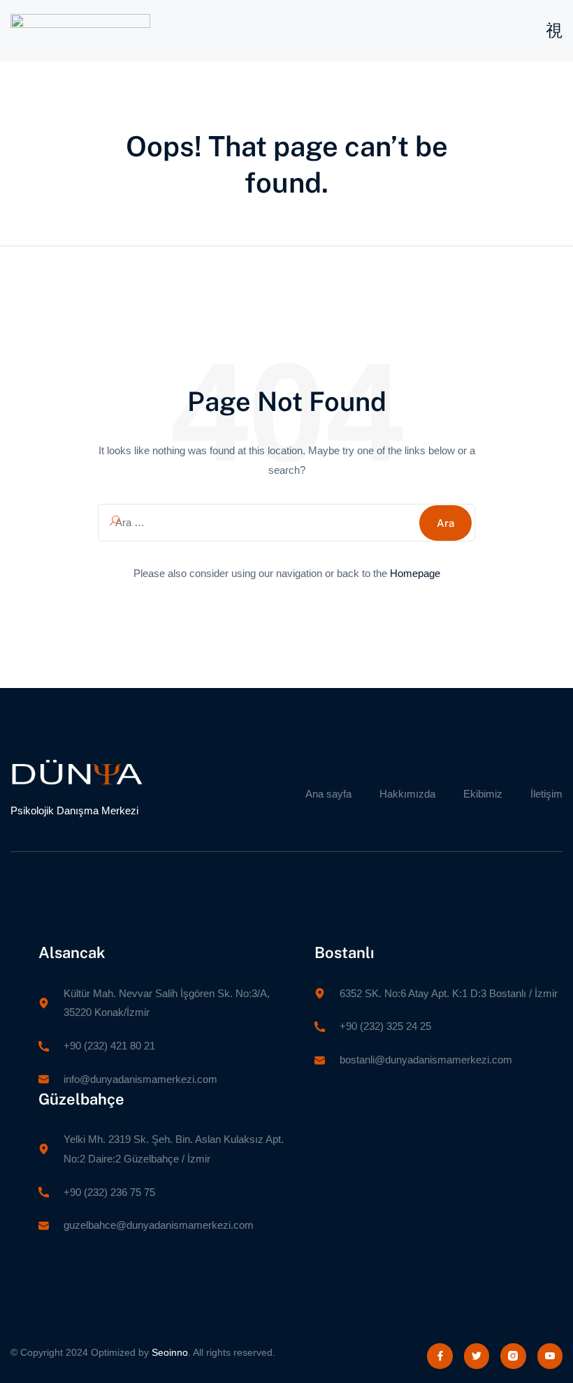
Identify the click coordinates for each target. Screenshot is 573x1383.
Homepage (415, 573)
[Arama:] (286, 522)
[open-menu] (554, 31)
